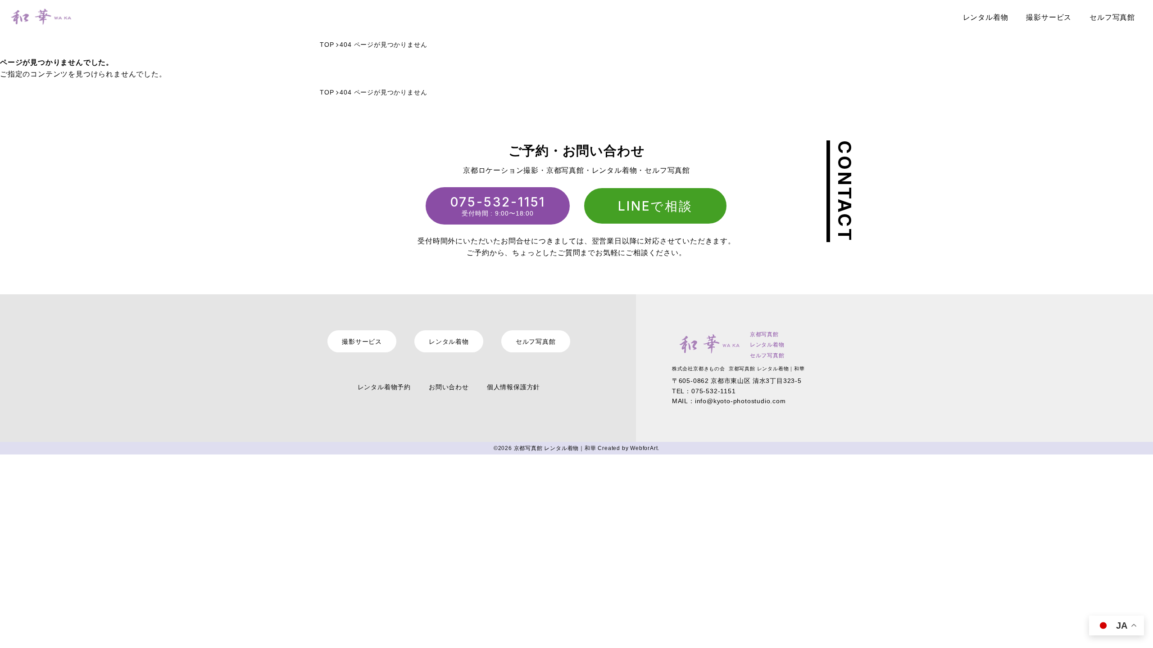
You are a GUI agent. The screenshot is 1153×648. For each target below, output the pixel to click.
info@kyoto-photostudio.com (740, 401)
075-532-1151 (498, 202)
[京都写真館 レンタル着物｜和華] (39, 17)
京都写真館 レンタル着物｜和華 (555, 448)
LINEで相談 (655, 206)
